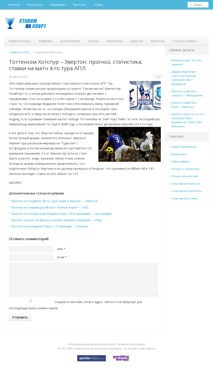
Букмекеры (58, 4)
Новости (14, 4)
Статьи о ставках (184, 41)
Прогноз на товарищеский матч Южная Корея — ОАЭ (49, 207)
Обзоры (93, 41)
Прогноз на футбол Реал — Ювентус (184, 105)
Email (62, 257)
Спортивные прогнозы (186, 191)
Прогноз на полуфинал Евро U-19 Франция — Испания (49, 226)
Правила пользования (131, 344)
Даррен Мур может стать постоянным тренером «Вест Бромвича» (184, 78)
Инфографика (70, 41)
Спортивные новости (185, 183)
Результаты (35, 4)
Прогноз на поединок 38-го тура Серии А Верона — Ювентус (54, 201)
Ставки (98, 4)
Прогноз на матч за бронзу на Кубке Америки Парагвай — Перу (56, 220)
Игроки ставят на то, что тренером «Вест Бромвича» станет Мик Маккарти (187, 120)
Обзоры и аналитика (185, 169)
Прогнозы (79, 4)
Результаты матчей (184, 176)
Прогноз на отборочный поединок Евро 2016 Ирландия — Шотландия (61, 214)
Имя (61, 249)
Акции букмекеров (183, 146)
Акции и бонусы (20, 41)
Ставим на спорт (19, 52)
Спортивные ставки (184, 198)
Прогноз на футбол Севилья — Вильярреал (187, 93)
